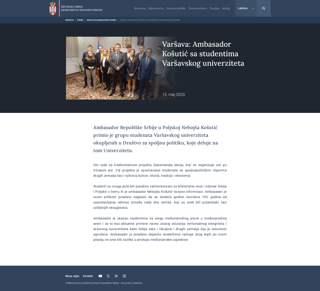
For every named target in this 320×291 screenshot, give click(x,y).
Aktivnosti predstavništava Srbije (101, 20)
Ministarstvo (156, 8)
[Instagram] (124, 276)
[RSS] (116, 276)
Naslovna (140, 8)
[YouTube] (100, 276)
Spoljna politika (176, 8)
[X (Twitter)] (108, 276)
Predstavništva (197, 8)
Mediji (226, 8)
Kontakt (88, 276)
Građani (215, 8)
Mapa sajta (72, 276)
